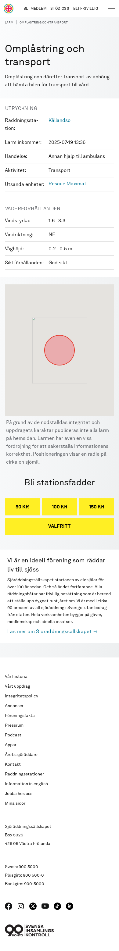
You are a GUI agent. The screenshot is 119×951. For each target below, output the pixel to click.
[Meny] (111, 8)
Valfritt (59, 526)
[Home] (8, 8)
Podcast (13, 734)
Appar (10, 744)
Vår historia (16, 676)
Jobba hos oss (18, 793)
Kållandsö (59, 120)
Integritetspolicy (21, 695)
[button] (59, 335)
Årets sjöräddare (21, 754)
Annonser (14, 705)
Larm (9, 22)
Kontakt (13, 764)
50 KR (22, 507)
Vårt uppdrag (17, 686)
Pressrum (14, 725)
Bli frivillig (85, 8)
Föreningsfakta (20, 715)
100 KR (59, 507)
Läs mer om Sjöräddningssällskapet (49, 631)
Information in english (26, 783)
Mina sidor (15, 803)
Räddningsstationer (24, 773)
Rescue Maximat (67, 184)
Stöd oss (60, 8)
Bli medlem (35, 8)
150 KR (96, 507)
